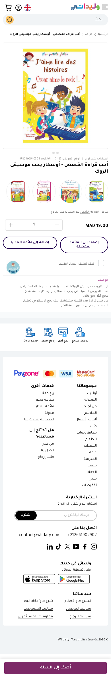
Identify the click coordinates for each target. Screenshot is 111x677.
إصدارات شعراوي (96, 159)
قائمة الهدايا (44, 407)
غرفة (93, 453)
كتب (93, 426)
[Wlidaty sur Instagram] (94, 546)
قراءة (88, 34)
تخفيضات (89, 486)
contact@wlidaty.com (40, 535)
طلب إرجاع (46, 457)
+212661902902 (82, 535)
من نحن (48, 444)
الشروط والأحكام (78, 601)
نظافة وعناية (87, 433)
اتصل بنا (47, 451)
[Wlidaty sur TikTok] (58, 546)
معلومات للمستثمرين (35, 617)
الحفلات (91, 472)
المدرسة (90, 459)
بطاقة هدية (45, 400)
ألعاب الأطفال (86, 420)
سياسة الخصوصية (38, 609)
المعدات (90, 446)
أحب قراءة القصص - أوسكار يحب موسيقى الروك (45, 34)
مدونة (49, 413)
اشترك (26, 515)
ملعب (92, 466)
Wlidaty (63, 640)
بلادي (93, 479)
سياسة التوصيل (78, 609)
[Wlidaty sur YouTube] (76, 546)
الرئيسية (103, 34)
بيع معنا (48, 394)
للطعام (91, 440)
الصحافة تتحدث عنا (39, 420)
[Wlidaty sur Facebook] (85, 546)
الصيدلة (91, 400)
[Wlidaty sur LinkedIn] (50, 546)
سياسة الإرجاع (80, 617)
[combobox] (55, 19)
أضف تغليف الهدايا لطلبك (77, 264)
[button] (8, 7)
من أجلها (90, 407)
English (28, 8)
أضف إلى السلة (55, 668)
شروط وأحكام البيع (38, 601)
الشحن (85, 212)
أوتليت (92, 394)
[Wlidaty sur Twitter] (67, 546)
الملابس (90, 413)
